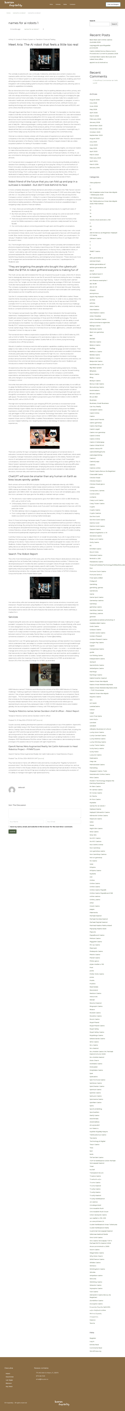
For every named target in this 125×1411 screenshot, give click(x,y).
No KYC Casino (95, 838)
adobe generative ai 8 (98, 267)
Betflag (92, 348)
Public (92, 980)
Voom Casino (95, 1250)
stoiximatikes (94, 1122)
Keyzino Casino (95, 697)
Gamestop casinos (97, 600)
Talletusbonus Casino (98, 1135)
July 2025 (93, 142)
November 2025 (96, 129)
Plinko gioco (94, 961)
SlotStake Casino (96, 1064)
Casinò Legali (95, 429)
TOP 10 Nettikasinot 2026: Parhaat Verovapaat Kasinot (103, 1162)
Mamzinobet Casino (97, 765)
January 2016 (95, 168)
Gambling (93, 584)
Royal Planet (94, 1022)
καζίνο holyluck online (98, 1310)
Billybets (93, 371)
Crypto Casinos (95, 513)
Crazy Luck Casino (96, 500)
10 (90, 189)
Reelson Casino (95, 993)
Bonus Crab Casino (97, 384)
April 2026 (94, 113)
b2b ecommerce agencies (100, 322)
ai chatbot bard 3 (96, 274)
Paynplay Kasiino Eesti (98, 929)
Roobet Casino (95, 1013)
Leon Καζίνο (94, 719)
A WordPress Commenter (102, 80)
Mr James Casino (96, 790)
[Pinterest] (116, 1404)
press (92, 977)
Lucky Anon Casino (97, 732)
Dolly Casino (94, 542)
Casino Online (95, 439)
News (92, 825)
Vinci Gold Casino (96, 1237)
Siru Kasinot (94, 1048)
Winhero (93, 1266)
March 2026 (94, 116)
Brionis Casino (95, 394)
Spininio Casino (95, 1093)
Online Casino (95, 883)
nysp (91, 864)
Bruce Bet (94, 397)
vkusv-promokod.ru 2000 (99, 1246)
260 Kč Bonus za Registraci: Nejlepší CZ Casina (103, 234)
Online (92, 880)
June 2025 (94, 145)
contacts (93, 497)
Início (51, 4)
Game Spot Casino (96, 597)
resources (93, 996)
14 (90, 213)
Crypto (92, 507)
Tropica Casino (95, 1176)
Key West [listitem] (9, 1386)
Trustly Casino (95, 1189)
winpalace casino (96, 1275)
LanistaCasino (95, 706)
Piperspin (93, 948)
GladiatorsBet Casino (97, 623)
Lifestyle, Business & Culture (100, 729)
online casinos (95, 896)
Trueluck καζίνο (95, 1179)
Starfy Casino (94, 1115)
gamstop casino (96, 607)
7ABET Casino (95, 251)
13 (90, 210)
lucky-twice (94, 752)
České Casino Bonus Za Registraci (102, 471)
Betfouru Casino (96, 351)
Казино (93, 1320)
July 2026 (93, 103)
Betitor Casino (95, 358)
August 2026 (95, 100)
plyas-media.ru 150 (97, 964)
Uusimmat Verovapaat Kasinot (101, 1231)
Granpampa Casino (97, 649)
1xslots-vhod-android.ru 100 (100, 220)
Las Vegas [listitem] (9, 1380)
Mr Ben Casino (95, 786)
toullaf (92, 1169)
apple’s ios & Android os (99, 62)
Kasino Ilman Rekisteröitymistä (101, 684)
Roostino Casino (96, 1016)
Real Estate (94, 987)
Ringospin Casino (96, 1006)
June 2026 (94, 106)
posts (92, 971)
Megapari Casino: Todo (98, 771)
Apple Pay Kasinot (96, 297)
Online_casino (95, 900)
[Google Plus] (111, 1404)
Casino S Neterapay (97, 442)
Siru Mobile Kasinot (97, 1057)
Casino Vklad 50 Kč (97, 445)
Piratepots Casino (96, 951)
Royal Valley (94, 1029)
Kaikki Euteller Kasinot (98, 678)
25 (91, 229)
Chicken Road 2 (96, 481)
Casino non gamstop (97, 432)
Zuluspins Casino (96, 1304)
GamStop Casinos (96, 610)
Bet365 (92, 339)
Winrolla (93, 1279)
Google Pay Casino (97, 642)
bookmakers (95, 390)
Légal (92, 713)
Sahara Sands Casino (97, 1039)
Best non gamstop (97, 332)
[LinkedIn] (108, 1404)
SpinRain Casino (95, 1102)
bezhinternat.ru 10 (97, 364)
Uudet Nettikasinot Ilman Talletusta (103, 1224)
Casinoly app (94, 461)
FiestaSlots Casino (96, 562)
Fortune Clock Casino (98, 571)
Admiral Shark (95, 261)
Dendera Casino (96, 536)
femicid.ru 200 (95, 558)
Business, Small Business (99, 403)
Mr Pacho (93, 796)
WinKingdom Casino (97, 1269)
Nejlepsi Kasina (95, 809)
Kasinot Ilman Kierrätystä (99, 693)
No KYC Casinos (95, 841)
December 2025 (96, 125)
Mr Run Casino (95, 799)
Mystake (93, 803)
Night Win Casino (96, 828)
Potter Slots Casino (97, 974)
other (92, 903)
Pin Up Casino (95, 945)
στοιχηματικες (94, 1317)
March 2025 (94, 155)
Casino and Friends (97, 419)
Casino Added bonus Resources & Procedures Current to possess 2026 (104, 52)
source (39, 720)
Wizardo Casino (95, 1285)
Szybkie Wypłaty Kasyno (99, 1131)
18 (90, 216)
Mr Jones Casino (96, 793)
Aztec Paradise (95, 316)
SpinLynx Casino (96, 1096)
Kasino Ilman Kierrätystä (99, 681)
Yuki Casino (94, 1292)
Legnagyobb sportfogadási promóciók (100, 46)
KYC (91, 700)
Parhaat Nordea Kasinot (99, 919)
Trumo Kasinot (95, 1186)
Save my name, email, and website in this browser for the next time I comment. (41, 827)
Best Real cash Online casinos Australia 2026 (101, 41)
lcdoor (92, 710)
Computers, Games (97, 490)
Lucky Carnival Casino (98, 735)
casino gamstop (96, 423)
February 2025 (95, 158)
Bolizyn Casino (95, 381)
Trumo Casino (95, 1182)
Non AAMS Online (96, 845)
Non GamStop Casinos (98, 854)
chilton (92, 487)
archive (92, 300)
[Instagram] (105, 1404)
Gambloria (94, 591)
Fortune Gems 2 (96, 575)
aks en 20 (93, 287)
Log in (92, 1341)
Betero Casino (95, 345)
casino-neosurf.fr (96, 448)
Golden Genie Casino (97, 633)
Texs (91, 1148)
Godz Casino (94, 626)
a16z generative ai (96, 258)
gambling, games (96, 587)
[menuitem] (103, 4)
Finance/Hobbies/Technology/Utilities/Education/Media (104, 565)
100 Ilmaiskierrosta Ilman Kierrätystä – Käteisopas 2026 (103, 193)
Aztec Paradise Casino (98, 319)
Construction (95, 494)
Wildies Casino (95, 1262)
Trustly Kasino (95, 1192)
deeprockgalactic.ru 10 (98, 533)
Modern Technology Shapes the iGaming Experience (102, 782)
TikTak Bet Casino (96, 1157)
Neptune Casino (96, 819)
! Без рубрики (95, 182)
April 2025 (93, 151)
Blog (91, 377)
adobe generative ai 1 (98, 264)
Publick (93, 984)
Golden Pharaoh (96, 636)
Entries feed (94, 1345)
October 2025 (95, 132)
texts (91, 1154)
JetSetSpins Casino (97, 668)
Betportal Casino (96, 361)
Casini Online (94, 413)
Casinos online (95, 468)
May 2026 (93, 109)
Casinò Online (95, 436)
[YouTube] (113, 1404)
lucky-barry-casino (97, 748)
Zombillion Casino (96, 1300)
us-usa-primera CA (97, 1221)
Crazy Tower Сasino (97, 503)
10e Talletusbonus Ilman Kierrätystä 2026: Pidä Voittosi (103, 202)
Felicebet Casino (96, 555)
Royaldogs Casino (96, 1035)
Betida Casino (95, 355)
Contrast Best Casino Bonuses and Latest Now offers (103, 58)
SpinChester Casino (97, 1086)
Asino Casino (94, 306)
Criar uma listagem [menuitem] (113, 4)
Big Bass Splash (96, 368)
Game (92, 594)
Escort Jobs (94, 552)
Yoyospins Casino (96, 1288)
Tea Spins (93, 1138)
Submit (12, 831)
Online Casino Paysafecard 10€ (101, 893)
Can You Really (95, 406)
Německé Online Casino (99, 815)
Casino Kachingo (96, 426)
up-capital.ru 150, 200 (98, 1218)
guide (92, 652)
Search (92, 21)
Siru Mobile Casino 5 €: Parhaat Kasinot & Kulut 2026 (101, 1053)
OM (91, 877)
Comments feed (96, 1348)
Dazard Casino (95, 529)
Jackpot (93, 662)
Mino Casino (94, 777)
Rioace (92, 1009)
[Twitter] (103, 1404)
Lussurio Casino (96, 755)
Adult (92, 271)
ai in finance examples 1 (98, 280)
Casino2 (93, 458)
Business (93, 400)
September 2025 (96, 135)
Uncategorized (95, 1205)
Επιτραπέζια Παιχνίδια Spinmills (100, 1307)
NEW (92, 822)
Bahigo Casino (95, 326)
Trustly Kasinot (95, 1195)
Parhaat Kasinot (96, 916)
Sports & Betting (96, 1109)
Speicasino (94, 1077)
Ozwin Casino (95, 906)
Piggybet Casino (96, 942)
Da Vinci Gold (95, 516)
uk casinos (94, 1202)
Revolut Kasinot (96, 1003)
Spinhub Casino (95, 1089)
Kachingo (93, 672)
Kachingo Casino (96, 675)
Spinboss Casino (96, 1083)
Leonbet (93, 722)
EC (91, 545)
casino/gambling (96, 455)
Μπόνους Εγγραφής (96, 1313)
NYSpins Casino (95, 870)
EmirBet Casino (95, 549)
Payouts (93, 932)
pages (92, 909)
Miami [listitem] (8, 1373)
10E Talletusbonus (97, 198)
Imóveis (58, 4)
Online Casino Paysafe (98, 890)
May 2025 (93, 148)
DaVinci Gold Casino (97, 526)
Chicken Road (95, 478)
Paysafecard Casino (97, 935)
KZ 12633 (93, 703)
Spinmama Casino (96, 1099)
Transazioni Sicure (96, 1173)
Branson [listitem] (9, 1383)
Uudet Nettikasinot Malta (99, 1228)
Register (93, 1338)
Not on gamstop (96, 857)
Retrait (92, 1000)
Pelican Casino (95, 938)
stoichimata (94, 1119)
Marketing (94, 768)
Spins (92, 1106)
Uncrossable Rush (97, 1208)
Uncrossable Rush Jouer (99, 1212)
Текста (92, 1323)
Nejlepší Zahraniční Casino (100, 812)
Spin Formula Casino (97, 1080)
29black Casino (95, 238)
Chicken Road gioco (97, 484)
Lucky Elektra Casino (97, 739)
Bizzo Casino (94, 374)
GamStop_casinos (96, 613)
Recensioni (94, 990)
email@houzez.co (42, 1379)
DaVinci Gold (94, 523)
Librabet (93, 726)
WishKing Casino (96, 1282)
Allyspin (93, 290)
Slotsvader (94, 1067)
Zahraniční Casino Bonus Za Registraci (100, 1296)
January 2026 (95, 122)
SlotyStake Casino (96, 1070)
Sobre (65, 4)
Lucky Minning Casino (98, 742)
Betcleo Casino (95, 342)
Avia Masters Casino (97, 313)
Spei (91, 1073)
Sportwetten (94, 1112)
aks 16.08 (93, 284)
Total (92, 1166)
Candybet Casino (96, 410)
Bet (91, 335)
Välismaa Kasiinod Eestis (99, 1234)
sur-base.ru (94, 1128)
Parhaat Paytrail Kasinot (99, 922)
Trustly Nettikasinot (97, 1199)
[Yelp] (119, 1404)
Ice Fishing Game (96, 655)
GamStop (93, 604)
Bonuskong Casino (97, 387)
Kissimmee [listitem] (10, 1377)
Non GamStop (95, 848)
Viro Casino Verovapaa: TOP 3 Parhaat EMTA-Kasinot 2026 (101, 1242)
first (91, 568)
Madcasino (94, 758)
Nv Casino (93, 861)
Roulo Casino (95, 1019)
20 (91, 226)
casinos (92, 465)
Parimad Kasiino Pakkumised (101, 925)
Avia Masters (94, 309)
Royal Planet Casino (97, 1026)
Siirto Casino (94, 1042)
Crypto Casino (95, 510)
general (93, 617)
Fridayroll (93, 581)
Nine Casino (94, 832)
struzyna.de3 (95, 1125)
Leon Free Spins (96, 716)
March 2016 (94, 164)
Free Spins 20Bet (96, 578)
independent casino (97, 659)
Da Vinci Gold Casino (97, 520)
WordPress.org (95, 1351)
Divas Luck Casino (96, 539)
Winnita (92, 1272)
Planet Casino (95, 958)
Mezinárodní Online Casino (100, 774)
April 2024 (94, 161)
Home (9, 13)
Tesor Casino (94, 1144)
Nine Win (93, 835)
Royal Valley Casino (97, 1032)
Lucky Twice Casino (97, 745)
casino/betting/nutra (97, 452)
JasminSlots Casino (97, 665)
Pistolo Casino (95, 954)
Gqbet (92, 646)
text (91, 1151)
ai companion (95, 277)
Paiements (94, 912)
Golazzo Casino (95, 630)
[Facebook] (100, 1404)
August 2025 (95, 138)
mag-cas (93, 761)
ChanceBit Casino (96, 474)
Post (91, 967)
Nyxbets (93, 874)
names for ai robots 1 (19, 13)
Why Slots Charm (96, 1256)
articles (92, 303)
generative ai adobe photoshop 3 (102, 620)
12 (90, 207)
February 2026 (95, 119)
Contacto (72, 4)
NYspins (93, 867)
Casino (92, 416)
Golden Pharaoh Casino (98, 639)
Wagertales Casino (97, 1253)
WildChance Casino (97, 1259)
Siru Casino (94, 1045)
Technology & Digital (97, 1141)
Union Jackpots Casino (98, 1215)
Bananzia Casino (96, 329)
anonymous (94, 293)
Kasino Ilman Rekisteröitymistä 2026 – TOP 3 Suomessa (103, 689)
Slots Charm (94, 1060)
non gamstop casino (97, 851)
